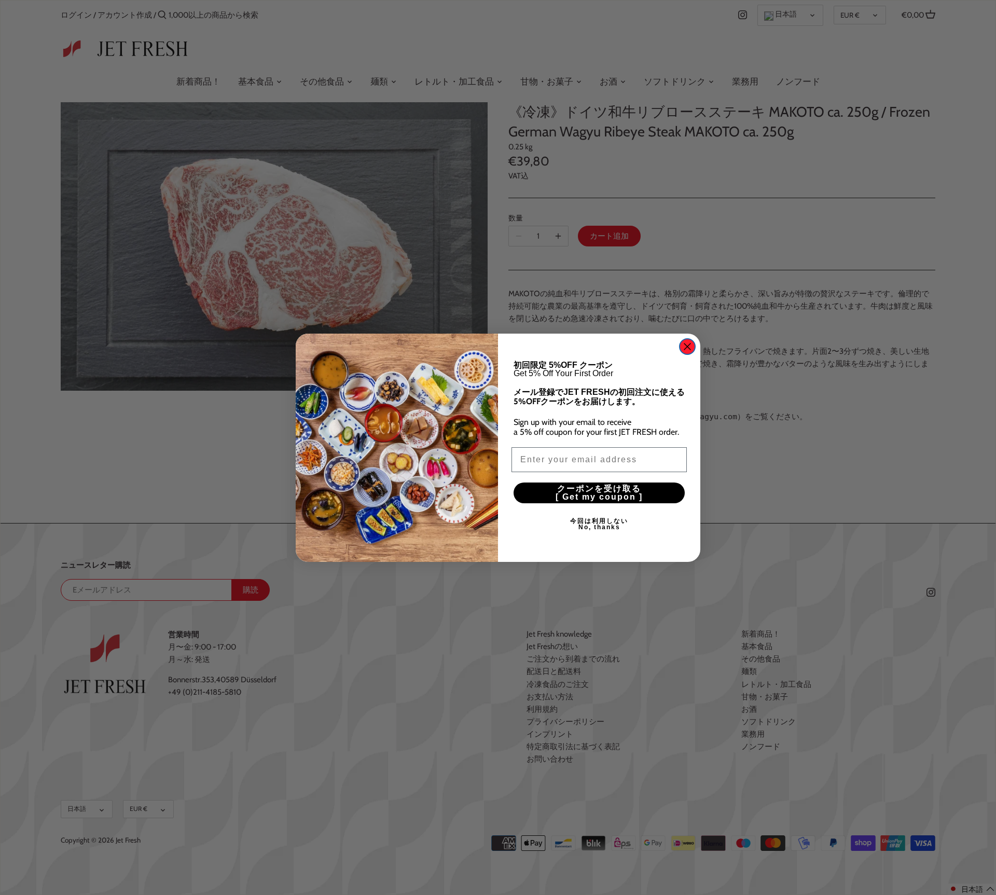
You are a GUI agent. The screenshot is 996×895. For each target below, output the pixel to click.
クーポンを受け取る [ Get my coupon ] (620, 492)
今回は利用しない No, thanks (628, 524)
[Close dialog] (687, 346)
